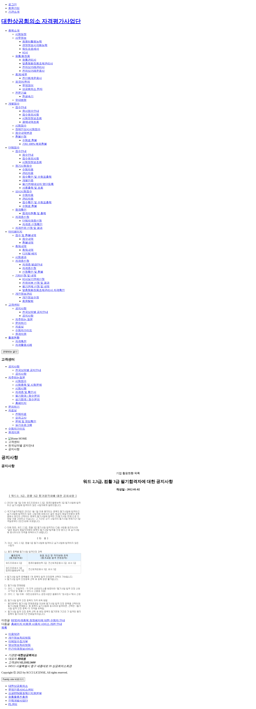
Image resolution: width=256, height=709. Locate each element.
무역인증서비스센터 (20, 689)
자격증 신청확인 (32, 224)
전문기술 (20, 92)
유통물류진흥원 (18, 696)
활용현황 (14, 337)
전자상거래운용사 (33, 70)
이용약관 (14, 634)
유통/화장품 (22, 56)
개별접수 (14, 103)
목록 (4, 627)
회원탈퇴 (27, 301)
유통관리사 (29, 59)
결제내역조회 (30, 121)
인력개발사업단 (18, 700)
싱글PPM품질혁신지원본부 (25, 693)
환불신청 (20, 136)
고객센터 (14, 304)
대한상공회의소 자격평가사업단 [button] (41, 21)
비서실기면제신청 (33, 279)
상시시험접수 (23, 191)
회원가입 (14, 8)
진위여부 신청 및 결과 (35, 282)
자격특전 (20, 341)
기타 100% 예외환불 (34, 143)
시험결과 (20, 257)
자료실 (19, 326)
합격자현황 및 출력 (34, 213)
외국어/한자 (22, 81)
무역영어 (27, 85)
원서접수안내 (30, 110)
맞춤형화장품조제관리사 (37, 63)
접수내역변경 (23, 132)
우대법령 (20, 100)
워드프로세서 (30, 48)
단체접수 (14, 147)
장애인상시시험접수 (27, 129)
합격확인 (20, 209)
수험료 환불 (29, 140)
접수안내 (20, 107)
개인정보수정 (30, 297)
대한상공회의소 (18, 685)
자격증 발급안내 (32, 264)
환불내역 (27, 242)
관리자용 (27, 173)
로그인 (12, 4)
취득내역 (20, 246)
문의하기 (20, 323)
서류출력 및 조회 (32, 187)
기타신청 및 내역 (25, 275)
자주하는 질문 (24, 319)
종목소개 (14, 30)
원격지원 (20, 333)
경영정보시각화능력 (34, 45)
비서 (25, 52)
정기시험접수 (23, 165)
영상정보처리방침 (19, 645)
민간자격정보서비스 (20, 648)
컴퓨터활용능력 (32, 41)
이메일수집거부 (18, 641)
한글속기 (27, 96)
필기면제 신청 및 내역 (35, 286)
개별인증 (27, 180)
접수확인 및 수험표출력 (37, 176)
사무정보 (20, 37)
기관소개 (14, 11)
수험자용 (27, 169)
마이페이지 (15, 231)
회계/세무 (21, 74)
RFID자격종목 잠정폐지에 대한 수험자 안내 (38, 620)
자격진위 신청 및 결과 (28, 227)
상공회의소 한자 (32, 89)
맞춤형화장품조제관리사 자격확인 (43, 290)
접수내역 (27, 238)
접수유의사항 (30, 114)
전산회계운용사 (32, 78)
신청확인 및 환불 (32, 271)
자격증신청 (22, 217)
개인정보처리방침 (19, 637)
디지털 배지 (29, 253)
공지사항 (20, 308)
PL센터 (12, 704)
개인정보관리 (23, 293)
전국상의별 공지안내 (35, 312)
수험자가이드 (23, 330)
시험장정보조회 (32, 118)
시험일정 (20, 34)
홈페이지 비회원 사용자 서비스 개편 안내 (36, 623)
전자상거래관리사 (33, 67)
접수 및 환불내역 (25, 235)
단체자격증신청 (32, 220)
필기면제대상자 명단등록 (38, 184)
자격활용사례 (23, 344)
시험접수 (20, 125)
